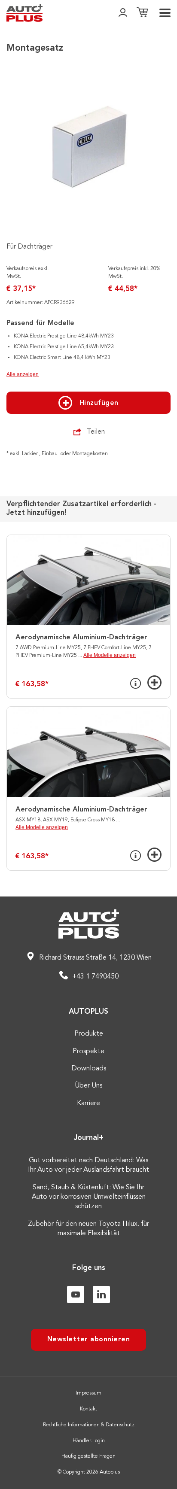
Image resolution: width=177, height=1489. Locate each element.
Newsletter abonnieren (88, 1339)
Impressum (88, 1393)
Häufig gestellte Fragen (88, 1456)
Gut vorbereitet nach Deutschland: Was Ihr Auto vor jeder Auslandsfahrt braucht (88, 1165)
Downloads (88, 1068)
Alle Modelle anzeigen (109, 655)
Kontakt (88, 1409)
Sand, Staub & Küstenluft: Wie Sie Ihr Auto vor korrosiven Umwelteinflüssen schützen (89, 1197)
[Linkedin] (101, 1294)
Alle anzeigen (22, 374)
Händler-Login (89, 1440)
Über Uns (88, 1085)
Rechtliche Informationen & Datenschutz (88, 1425)
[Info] (135, 684)
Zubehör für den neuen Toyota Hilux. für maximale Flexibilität (88, 1229)
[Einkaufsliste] (142, 13)
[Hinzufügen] (154, 682)
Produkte (88, 1033)
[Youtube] (75, 1294)
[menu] (165, 13)
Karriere (88, 1103)
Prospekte (88, 1051)
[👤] (123, 13)
